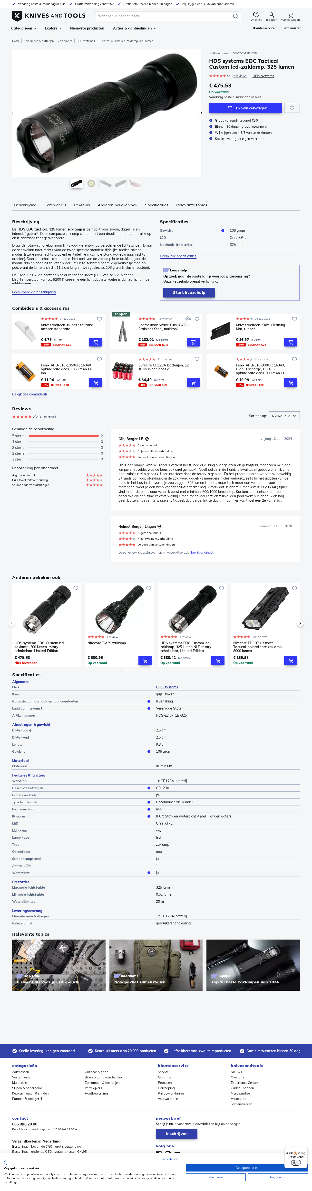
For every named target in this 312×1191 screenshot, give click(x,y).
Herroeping (166, 1088)
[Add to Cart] (95, 342)
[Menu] (304, 1150)
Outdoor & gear (96, 1072)
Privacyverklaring (171, 1093)
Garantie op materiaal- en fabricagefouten (45, 701)
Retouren (165, 1083)
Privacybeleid (169, 1159)
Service (163, 1072)
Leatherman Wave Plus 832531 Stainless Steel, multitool (164, 327)
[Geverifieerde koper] (147, 439)
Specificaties (156, 204)
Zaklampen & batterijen (39, 41)
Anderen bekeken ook (117, 204)
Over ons (237, 1077)
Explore (51, 28)
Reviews (82, 204)
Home (16, 41)
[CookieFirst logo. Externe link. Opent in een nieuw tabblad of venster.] (5, 1163)
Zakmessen (20, 1072)
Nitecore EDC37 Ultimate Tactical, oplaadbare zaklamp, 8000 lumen (258, 647)
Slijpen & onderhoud (27, 1088)
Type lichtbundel (24, 802)
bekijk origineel (202, 552)
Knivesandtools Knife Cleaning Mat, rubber (260, 327)
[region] (106, 119)
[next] (292, 623)
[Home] (48, 15)
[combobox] (284, 416)
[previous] (20, 623)
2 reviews (239, 76)
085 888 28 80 (24, 1124)
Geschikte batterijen (27, 788)
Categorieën (21, 28)
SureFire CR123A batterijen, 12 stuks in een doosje (163, 367)
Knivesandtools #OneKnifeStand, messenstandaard (67, 327)
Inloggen (271, 19)
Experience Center (244, 1083)
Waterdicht (20, 873)
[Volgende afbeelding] (201, 113)
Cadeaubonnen (242, 1088)
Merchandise (240, 1093)
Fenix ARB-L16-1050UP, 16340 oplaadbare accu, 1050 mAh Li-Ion (66, 369)
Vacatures (238, 1099)
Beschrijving (25, 204)
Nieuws (236, 1072)
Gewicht (166, 230)
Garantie (164, 1077)
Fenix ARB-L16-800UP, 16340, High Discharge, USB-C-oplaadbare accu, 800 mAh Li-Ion (260, 369)
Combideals (55, 204)
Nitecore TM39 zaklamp (107, 643)
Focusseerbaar (23, 809)
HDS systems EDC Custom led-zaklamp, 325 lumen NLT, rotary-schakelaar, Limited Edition (186, 647)
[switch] (296, 1163)
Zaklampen (65, 41)
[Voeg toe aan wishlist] (292, 108)
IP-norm (18, 816)
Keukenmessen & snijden (30, 1093)
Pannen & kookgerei (27, 1099)
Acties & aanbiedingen (132, 28)
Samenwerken (241, 1104)
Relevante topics (191, 204)
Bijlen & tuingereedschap (103, 1077)
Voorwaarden (168, 1099)
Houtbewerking (96, 1093)
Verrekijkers (93, 1088)
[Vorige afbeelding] (12, 113)
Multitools (19, 1083)
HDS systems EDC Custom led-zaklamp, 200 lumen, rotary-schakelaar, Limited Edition (40, 647)
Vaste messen (22, 1077)
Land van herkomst (27, 708)
